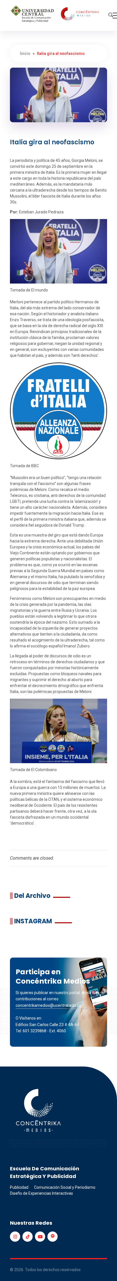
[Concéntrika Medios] (55, 14)
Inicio (25, 53)
